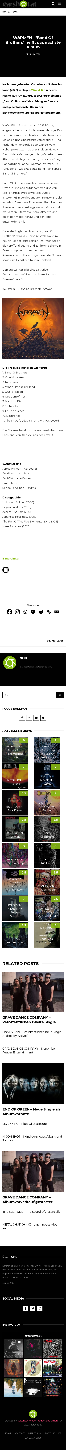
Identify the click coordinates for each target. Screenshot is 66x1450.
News (23, 657)
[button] (13, 1348)
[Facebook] (9, 611)
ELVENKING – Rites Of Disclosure (24, 1124)
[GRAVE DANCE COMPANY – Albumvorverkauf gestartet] (33, 1171)
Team (8, 1433)
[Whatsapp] (25, 611)
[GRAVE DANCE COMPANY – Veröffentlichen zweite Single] (33, 992)
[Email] (56, 611)
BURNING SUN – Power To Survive (47, 807)
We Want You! (33, 1438)
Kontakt (20, 1433)
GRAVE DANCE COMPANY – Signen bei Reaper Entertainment (28, 1050)
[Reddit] (41, 611)
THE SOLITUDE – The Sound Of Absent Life (31, 1212)
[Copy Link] (48, 611)
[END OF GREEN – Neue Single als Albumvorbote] (33, 1083)
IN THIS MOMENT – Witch (47, 780)
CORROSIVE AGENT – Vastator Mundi (47, 912)
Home (5, 12)
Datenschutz (53, 1433)
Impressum (34, 1433)
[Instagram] (17, 611)
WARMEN (37, 90)
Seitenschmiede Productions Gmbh (37, 1420)
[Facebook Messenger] (33, 611)
